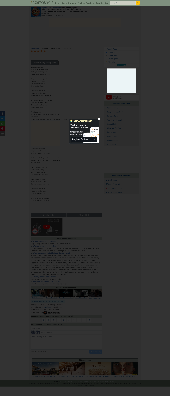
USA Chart (81, 3)
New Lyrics (72, 3)
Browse (57, 3)
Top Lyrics (99, 3)
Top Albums (90, 3)
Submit (64, 3)
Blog (106, 3)
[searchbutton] (138, 3)
